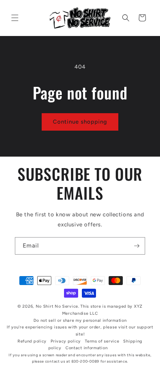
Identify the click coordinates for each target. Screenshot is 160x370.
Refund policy (32, 341)
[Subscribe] (136, 246)
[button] (15, 18)
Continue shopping (80, 121)
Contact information (86, 348)
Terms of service (102, 341)
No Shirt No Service (57, 306)
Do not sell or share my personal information (80, 320)
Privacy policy (66, 341)
